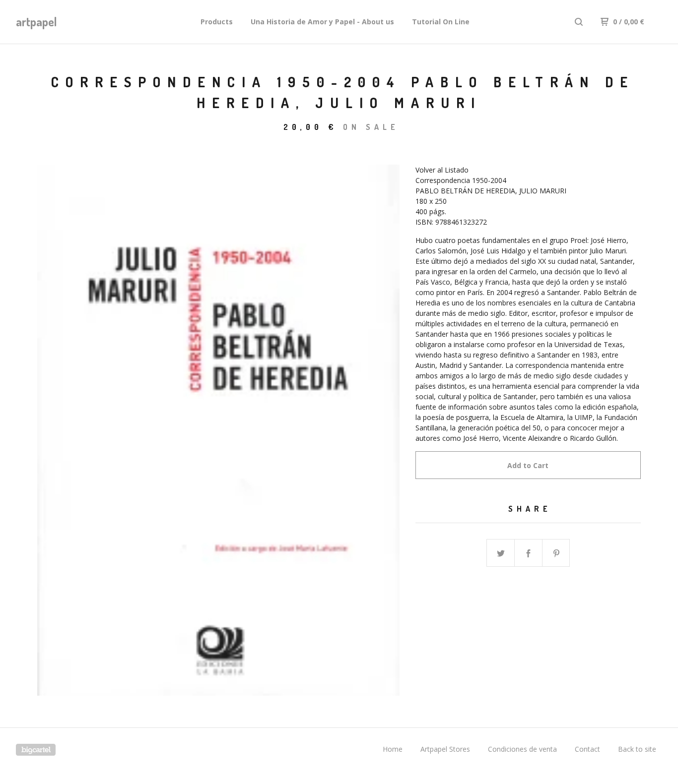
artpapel (36, 21)
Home (393, 749)
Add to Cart (527, 465)
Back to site (637, 749)
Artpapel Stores (445, 749)
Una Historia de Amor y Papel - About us (322, 21)
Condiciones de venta (522, 749)
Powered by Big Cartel (36, 750)
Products (217, 21)
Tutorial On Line (441, 21)
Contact (587, 749)
